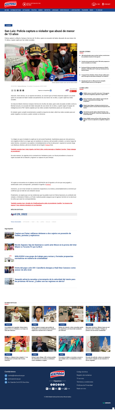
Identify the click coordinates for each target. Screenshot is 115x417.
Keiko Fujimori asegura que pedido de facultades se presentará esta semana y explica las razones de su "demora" (44, 329)
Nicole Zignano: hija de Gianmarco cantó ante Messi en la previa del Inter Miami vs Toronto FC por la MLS (46, 246)
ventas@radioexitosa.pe (16, 375)
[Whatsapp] (12, 90)
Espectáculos (64, 10)
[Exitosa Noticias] (12, 4)
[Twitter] (15, 90)
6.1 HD (98, 4)
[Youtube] (56, 385)
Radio (91, 10)
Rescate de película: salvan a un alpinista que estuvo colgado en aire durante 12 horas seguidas (98, 358)
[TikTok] (64, 385)
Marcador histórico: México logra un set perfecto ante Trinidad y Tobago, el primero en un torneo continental (98, 329)
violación (54, 221)
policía (42, 221)
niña (38, 221)
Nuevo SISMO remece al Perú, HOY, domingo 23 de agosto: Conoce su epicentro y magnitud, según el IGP (96, 120)
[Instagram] (59, 385)
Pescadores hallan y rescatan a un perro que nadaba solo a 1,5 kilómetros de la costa (71, 358)
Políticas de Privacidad (85, 385)
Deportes (47, 10)
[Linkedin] (20, 90)
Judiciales (55, 10)
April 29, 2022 (19, 214)
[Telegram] (23, 90)
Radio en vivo (81, 389)
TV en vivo (80, 378)
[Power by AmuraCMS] (106, 403)
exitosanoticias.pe (14, 379)
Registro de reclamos (84, 375)
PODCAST (107, 4)
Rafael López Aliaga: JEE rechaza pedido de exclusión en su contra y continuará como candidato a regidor (44, 358)
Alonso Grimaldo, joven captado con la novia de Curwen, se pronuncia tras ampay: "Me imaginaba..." (95, 100)
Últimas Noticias (16, 10)
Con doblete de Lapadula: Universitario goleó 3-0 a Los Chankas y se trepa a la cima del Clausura (16, 329)
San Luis (48, 221)
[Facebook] (17, 90)
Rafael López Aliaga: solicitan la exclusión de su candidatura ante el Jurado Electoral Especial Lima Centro (96, 106)
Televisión (85, 10)
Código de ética (82, 372)
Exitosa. (48, 184)
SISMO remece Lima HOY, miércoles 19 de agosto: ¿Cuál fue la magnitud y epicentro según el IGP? (96, 94)
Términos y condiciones (85, 382)
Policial (47, 145)
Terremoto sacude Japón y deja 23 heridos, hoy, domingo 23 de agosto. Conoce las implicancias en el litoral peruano (96, 113)
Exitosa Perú (76, 10)
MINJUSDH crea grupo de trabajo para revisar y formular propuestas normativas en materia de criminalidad (44, 257)
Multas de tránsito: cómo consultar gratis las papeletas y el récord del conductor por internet (71, 329)
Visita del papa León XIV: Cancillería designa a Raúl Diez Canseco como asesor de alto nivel (45, 269)
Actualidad (26, 10)
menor (33, 221)
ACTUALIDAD (26, 221)
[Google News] (61, 385)
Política (34, 10)
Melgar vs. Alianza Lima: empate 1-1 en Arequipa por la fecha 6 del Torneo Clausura (16, 358)
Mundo (40, 10)
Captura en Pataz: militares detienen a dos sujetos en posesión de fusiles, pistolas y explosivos (43, 234)
